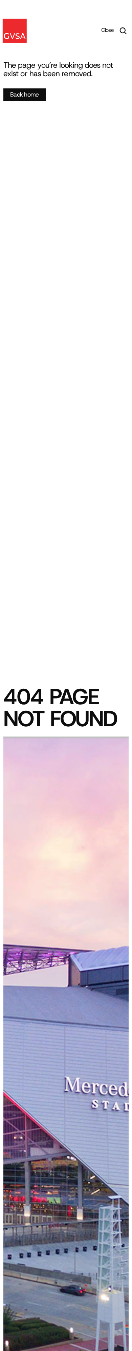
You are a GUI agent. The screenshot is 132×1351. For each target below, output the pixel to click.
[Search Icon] (123, 30)
